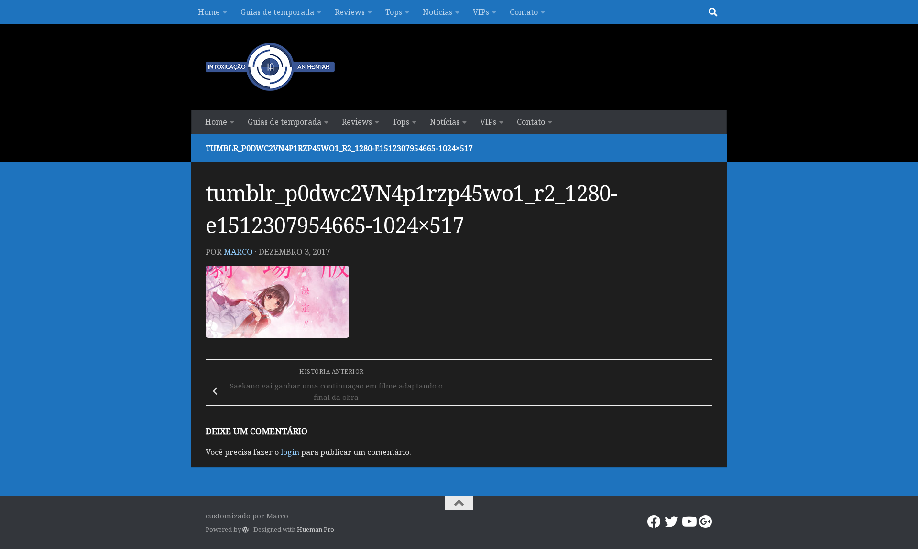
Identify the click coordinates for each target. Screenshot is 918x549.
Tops (393, 12)
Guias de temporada (277, 12)
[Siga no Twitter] (671, 521)
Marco (238, 251)
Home (209, 12)
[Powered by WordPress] (245, 530)
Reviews (350, 12)
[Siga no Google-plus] (705, 521)
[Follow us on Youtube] (688, 521)
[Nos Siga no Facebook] (654, 521)
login (290, 452)
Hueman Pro (315, 529)
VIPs (481, 12)
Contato (524, 12)
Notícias (437, 12)
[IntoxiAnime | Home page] (270, 67)
